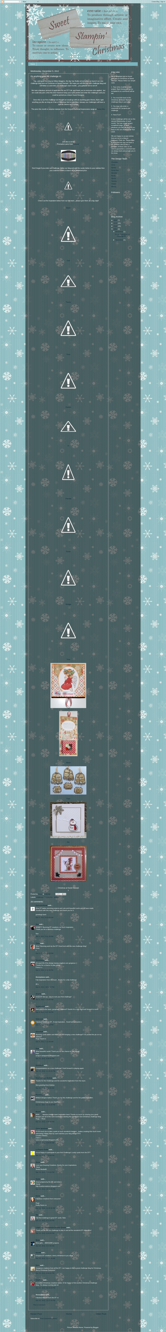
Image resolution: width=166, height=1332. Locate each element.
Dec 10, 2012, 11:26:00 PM (45, 1071)
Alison (68, 763)
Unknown (39, 1019)
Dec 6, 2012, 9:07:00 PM (44, 1012)
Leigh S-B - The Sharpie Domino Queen (51, 1227)
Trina (68, 659)
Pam (37, 1048)
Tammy (114, 181)
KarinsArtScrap (41, 905)
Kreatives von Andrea (44, 1078)
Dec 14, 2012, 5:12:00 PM (45, 1220)
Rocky (113, 176)
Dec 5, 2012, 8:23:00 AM (44, 917)
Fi (68, 446)
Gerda (38, 1179)
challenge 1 (40, 897)
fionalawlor (40, 960)
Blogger (95, 1327)
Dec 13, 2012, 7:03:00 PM (45, 1172)
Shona (113, 178)
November (119, 240)
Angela (38, 994)
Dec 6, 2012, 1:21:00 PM (44, 999)
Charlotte (114, 162)
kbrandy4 (39, 1031)
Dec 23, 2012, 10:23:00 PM (45, 1288)
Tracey (68, 302)
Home (32, 64)
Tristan (113, 184)
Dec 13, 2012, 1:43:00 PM (45, 1155)
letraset (56, 897)
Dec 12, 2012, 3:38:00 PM (45, 1122)
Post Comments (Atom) (48, 1318)
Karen (38, 1196)
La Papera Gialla (42, 1149)
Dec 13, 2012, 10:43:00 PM (45, 1189)
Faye (68, 799)
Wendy (113, 186)
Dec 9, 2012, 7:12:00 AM (44, 1042)
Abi (68, 842)
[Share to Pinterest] (65, 894)
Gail (68, 261)
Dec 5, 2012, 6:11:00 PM (44, 970)
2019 (116, 223)
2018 (116, 226)
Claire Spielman (42, 1128)
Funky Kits (49, 897)
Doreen (68, 407)
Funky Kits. (101, 109)
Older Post (101, 1314)
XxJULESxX (40, 1006)
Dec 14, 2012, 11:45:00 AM (45, 1208)
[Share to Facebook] (63, 894)
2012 (116, 229)
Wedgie (68, 604)
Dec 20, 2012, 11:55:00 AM (45, 1258)
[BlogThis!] (58, 894)
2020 (116, 220)
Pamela (68, 499)
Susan (68, 551)
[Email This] (56, 894)
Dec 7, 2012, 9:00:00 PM (44, 1025)
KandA (38, 1253)
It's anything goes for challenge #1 (122, 235)
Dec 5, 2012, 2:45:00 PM (44, 953)
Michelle (114, 173)
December (119, 232)
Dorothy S (39, 1065)
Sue (37, 924)
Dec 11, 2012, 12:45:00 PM (45, 1105)
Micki (38, 1240)
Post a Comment (39, 1305)
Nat (37, 1215)
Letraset (76, 144)
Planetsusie (40, 1095)
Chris (38, 943)
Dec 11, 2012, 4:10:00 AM (45, 1088)
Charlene (39, 1280)
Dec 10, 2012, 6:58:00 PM (45, 1058)
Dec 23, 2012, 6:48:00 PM (45, 1273)
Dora (68, 354)
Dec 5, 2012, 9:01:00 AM (44, 936)
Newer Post (36, 1314)
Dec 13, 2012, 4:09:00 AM (45, 1143)
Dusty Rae (115, 170)
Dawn (68, 208)
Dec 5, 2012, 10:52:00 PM (45, 987)
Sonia (38, 1162)
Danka (113, 167)
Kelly (38, 1265)
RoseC (38, 1112)
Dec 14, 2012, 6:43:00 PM (45, 1233)
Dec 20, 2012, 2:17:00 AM (45, 1246)
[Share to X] (61, 894)
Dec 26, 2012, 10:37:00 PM (45, 1300)
